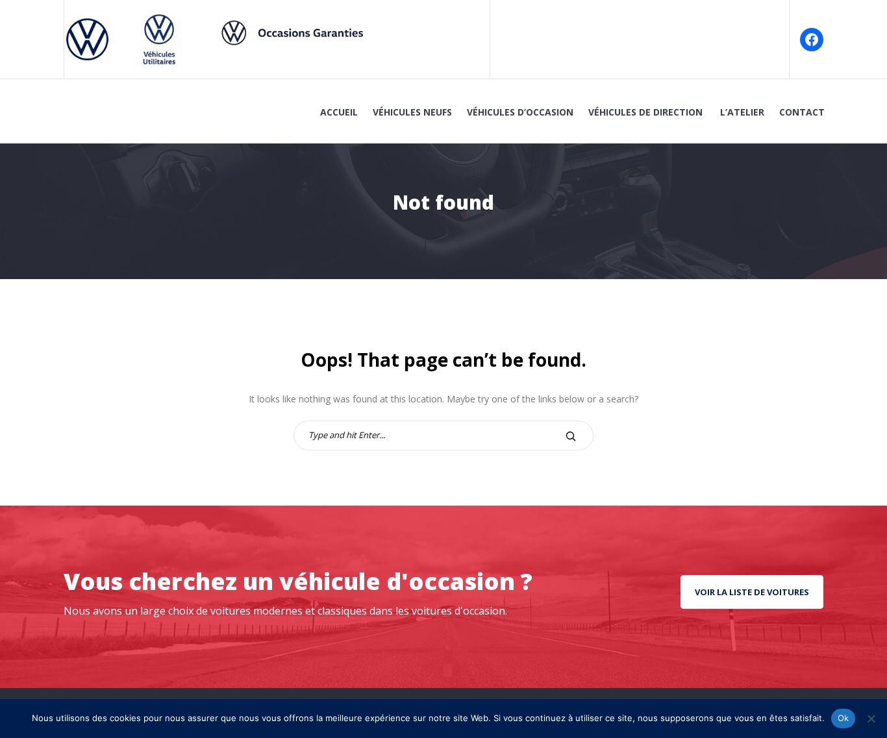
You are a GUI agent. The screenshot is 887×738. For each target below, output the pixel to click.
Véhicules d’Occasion (520, 112)
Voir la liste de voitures (752, 592)
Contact (802, 112)
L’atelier (742, 112)
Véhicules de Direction (646, 112)
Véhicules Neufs (412, 112)
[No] (870, 718)
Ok (843, 718)
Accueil (339, 112)
